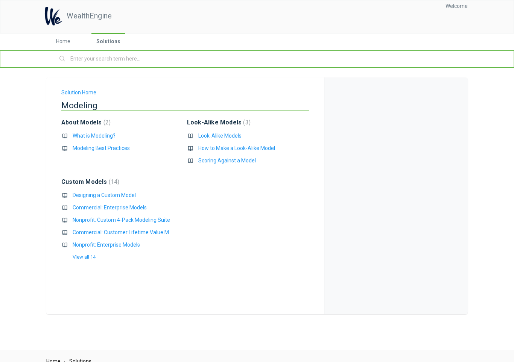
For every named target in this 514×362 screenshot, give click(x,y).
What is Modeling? (94, 136)
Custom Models (89, 181)
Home (63, 41)
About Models (85, 122)
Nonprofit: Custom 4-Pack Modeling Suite (121, 220)
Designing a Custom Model (104, 195)
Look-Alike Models (218, 122)
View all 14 (84, 257)
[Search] (62, 59)
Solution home (78, 92)
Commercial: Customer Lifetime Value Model (126, 232)
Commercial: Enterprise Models (110, 207)
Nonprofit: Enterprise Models (106, 245)
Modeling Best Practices (101, 148)
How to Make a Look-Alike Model (236, 148)
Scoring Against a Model (227, 161)
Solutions (108, 41)
